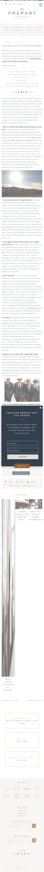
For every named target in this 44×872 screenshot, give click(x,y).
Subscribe (23, 457)
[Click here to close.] (40, 408)
